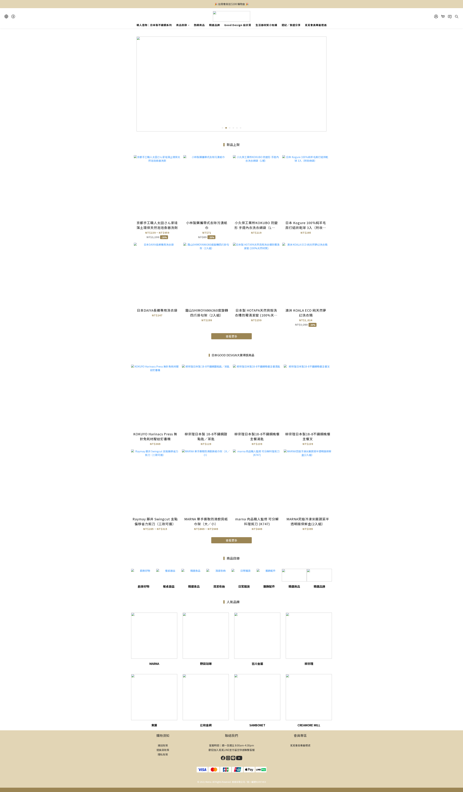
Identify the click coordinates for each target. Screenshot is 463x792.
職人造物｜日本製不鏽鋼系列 (154, 25)
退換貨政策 (162, 750)
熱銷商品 (199, 25)
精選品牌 (214, 25)
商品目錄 (181, 25)
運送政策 (163, 745)
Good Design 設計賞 (237, 25)
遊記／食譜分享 (291, 25)
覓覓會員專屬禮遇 (316, 25)
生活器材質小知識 (266, 25)
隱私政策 (163, 754)
